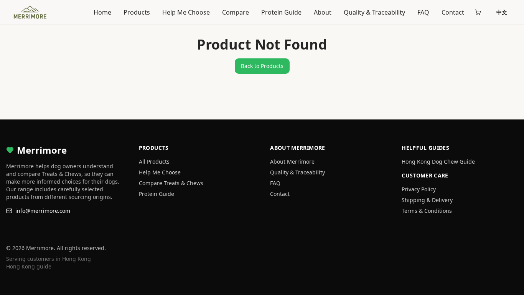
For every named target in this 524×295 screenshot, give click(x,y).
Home (102, 12)
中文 (501, 12)
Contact (453, 12)
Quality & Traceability (374, 12)
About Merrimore (292, 161)
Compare (235, 12)
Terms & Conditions (427, 210)
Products (137, 12)
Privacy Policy (419, 189)
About (322, 12)
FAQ (423, 12)
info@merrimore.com (42, 210)
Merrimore (42, 150)
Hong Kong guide (28, 266)
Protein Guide (281, 12)
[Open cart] (478, 12)
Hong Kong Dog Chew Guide (438, 161)
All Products (154, 161)
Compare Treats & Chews (171, 183)
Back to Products (262, 66)
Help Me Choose (186, 12)
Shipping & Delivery (427, 200)
